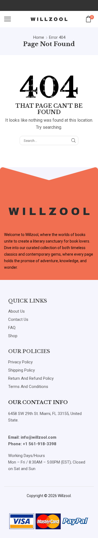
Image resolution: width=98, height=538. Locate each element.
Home (38, 37)
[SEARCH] (73, 140)
